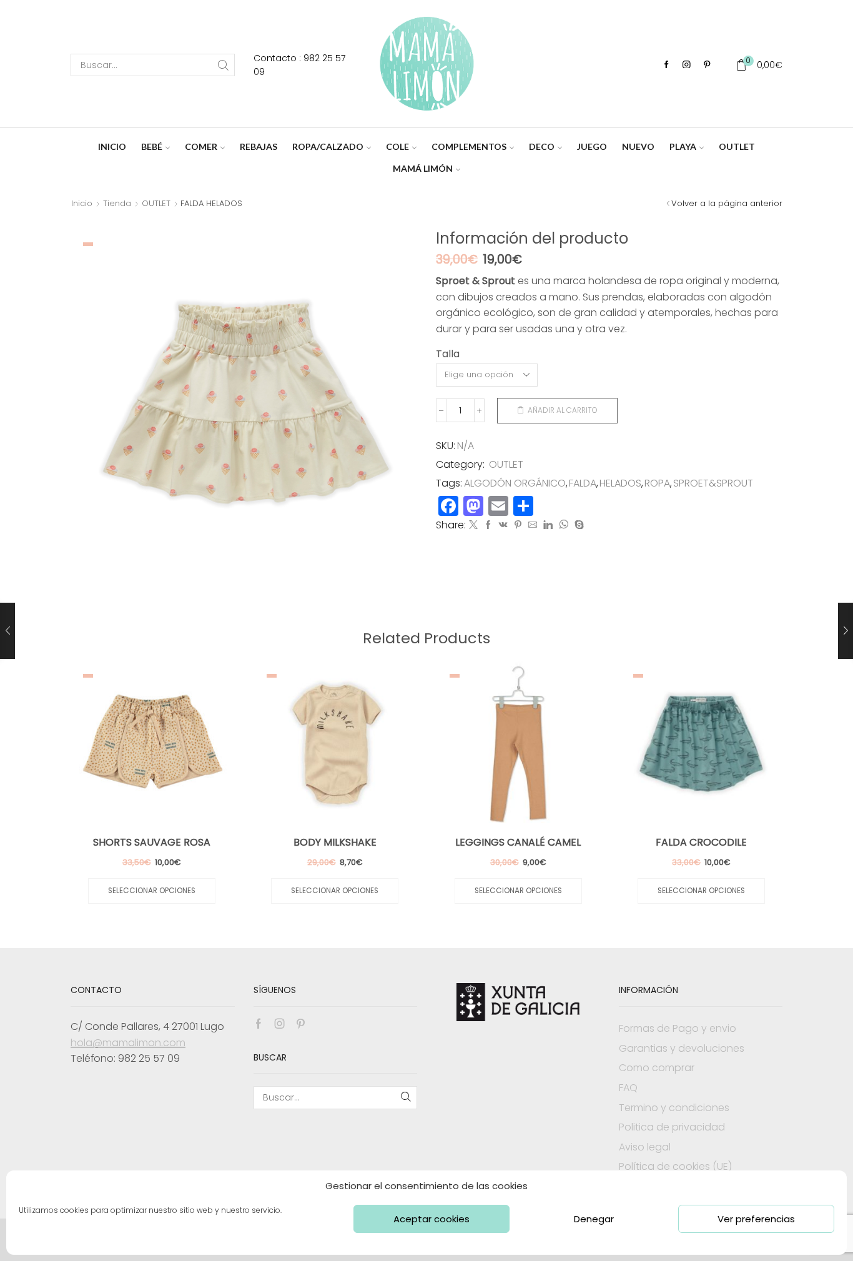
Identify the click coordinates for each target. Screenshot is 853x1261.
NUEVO (638, 146)
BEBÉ (151, 146)
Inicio (81, 203)
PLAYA (682, 146)
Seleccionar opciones (151, 891)
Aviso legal (645, 1147)
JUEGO (592, 146)
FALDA (582, 483)
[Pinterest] (707, 65)
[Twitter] (473, 525)
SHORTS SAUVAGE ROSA (151, 842)
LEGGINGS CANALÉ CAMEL (518, 842)
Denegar (594, 1218)
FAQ (628, 1088)
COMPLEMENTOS (468, 146)
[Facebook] (667, 65)
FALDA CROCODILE (701, 842)
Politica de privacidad (672, 1127)
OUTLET (737, 146)
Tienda (117, 203)
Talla (448, 354)
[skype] (577, 525)
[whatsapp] (563, 525)
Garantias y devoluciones (681, 1048)
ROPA (657, 483)
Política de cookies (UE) (675, 1166)
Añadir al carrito (563, 410)
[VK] (503, 525)
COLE (397, 146)
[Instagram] (687, 65)
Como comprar (656, 1068)
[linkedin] (548, 525)
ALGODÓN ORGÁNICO (515, 483)
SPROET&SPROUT (713, 483)
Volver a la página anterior (726, 203)
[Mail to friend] (532, 525)
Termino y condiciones (674, 1107)
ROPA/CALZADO (327, 146)
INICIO (112, 146)
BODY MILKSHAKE (335, 842)
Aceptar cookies (431, 1218)
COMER (201, 146)
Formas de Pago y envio (677, 1028)
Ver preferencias (756, 1218)
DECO (542, 146)
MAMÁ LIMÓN (423, 168)
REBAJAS (258, 146)
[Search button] (223, 65)
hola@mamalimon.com (128, 1043)
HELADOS (620, 483)
